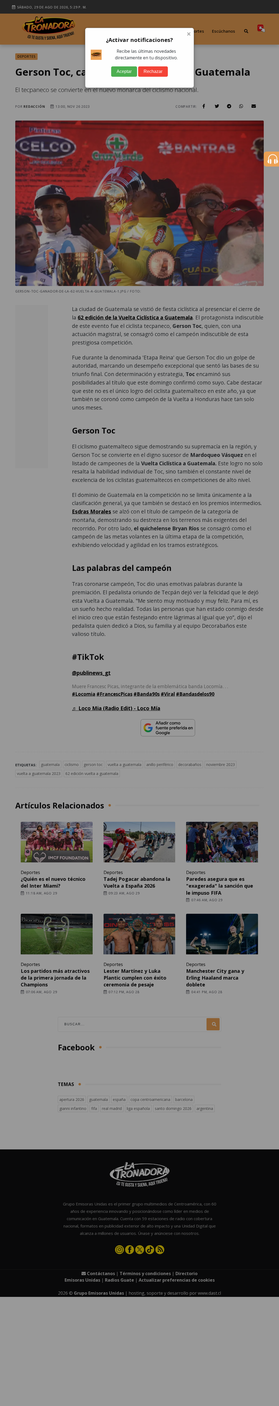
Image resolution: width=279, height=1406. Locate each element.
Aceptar (124, 71)
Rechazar (153, 71)
